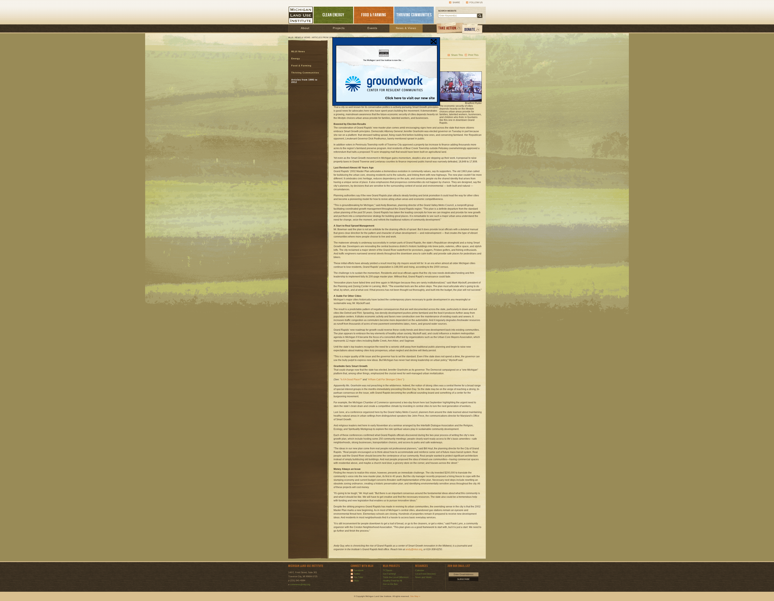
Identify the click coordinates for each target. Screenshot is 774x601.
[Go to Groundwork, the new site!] (386, 101)
